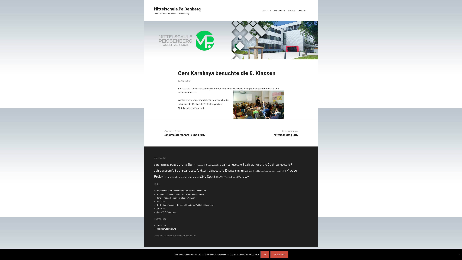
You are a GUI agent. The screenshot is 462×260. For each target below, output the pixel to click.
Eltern (191, 164)
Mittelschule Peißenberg (177, 8)
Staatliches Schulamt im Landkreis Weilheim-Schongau (181, 194)
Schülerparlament (191, 177)
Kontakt (302, 10)
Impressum (161, 225)
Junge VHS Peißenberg (166, 212)
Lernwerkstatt (263, 171)
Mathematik (272, 171)
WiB (247, 177)
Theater (228, 177)
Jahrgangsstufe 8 (165, 170)
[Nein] (459, 254)
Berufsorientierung (165, 164)
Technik (220, 176)
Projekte (160, 176)
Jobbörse (161, 201)
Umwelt (234, 177)
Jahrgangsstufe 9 (189, 170)
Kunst (255, 171)
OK (264, 254)
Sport (211, 176)
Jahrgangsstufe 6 (256, 164)
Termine (291, 10)
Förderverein (201, 165)
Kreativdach (248, 171)
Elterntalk (161, 208)
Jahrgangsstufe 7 (281, 164)
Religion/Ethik (174, 176)
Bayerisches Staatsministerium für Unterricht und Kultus (181, 190)
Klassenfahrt (235, 170)
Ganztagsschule (213, 164)
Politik (283, 170)
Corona (182, 164)
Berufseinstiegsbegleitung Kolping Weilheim (176, 198)
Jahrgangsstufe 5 (233, 164)
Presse (292, 170)
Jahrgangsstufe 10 (215, 170)
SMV (203, 176)
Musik (278, 171)
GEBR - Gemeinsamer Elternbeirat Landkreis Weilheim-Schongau (185, 205)
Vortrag (242, 177)
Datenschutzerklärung (166, 229)
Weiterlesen (279, 254)
